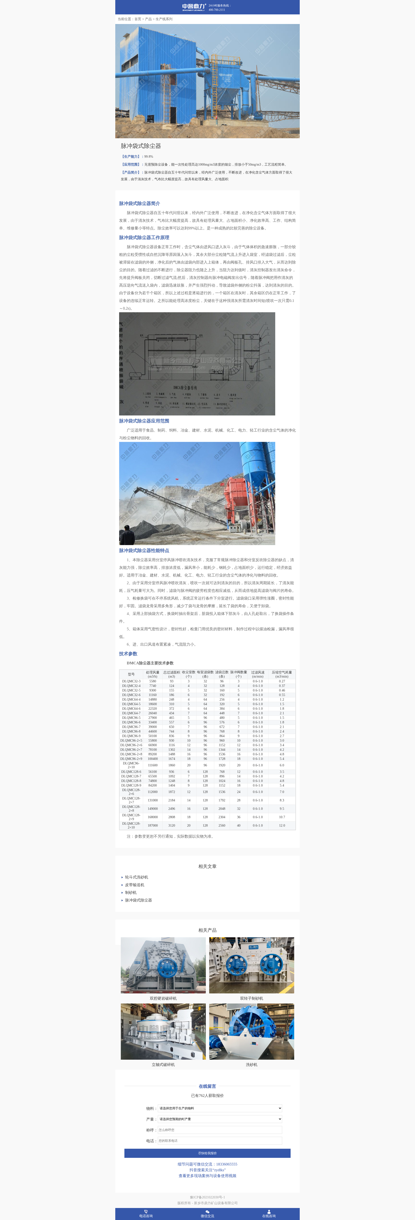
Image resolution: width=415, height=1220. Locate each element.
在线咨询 (269, 1216)
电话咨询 (146, 1216)
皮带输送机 (134, 885)
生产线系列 (164, 19)
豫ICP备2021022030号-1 (207, 1197)
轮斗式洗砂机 (136, 877)
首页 (137, 19)
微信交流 (207, 1216)
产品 (148, 19)
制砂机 (131, 892)
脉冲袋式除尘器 (138, 900)
